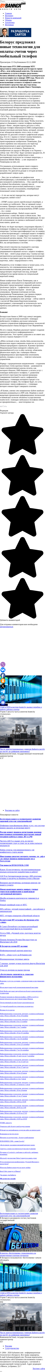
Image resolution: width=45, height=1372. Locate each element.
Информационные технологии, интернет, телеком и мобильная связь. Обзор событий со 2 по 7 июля (22, 1078)
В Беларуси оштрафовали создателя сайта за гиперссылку (20, 1130)
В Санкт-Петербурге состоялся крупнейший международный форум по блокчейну (19, 927)
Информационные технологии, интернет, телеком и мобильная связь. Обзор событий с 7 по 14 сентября (22, 1049)
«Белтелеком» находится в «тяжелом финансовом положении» (17, 975)
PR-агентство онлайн (8, 1179)
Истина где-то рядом (7, 1010)
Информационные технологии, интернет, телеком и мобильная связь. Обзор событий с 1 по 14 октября (22, 1038)
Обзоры (8, 20)
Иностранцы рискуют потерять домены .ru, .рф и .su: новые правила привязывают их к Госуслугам (22, 858)
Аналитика (9, 22)
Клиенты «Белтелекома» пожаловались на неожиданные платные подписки (18, 1254)
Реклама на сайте (12, 810)
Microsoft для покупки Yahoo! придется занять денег (18, 1158)
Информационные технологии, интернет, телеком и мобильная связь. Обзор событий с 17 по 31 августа (22, 1061)
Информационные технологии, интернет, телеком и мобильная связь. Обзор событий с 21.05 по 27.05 (22, 1112)
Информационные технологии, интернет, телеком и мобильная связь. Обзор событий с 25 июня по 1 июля (22, 1083)
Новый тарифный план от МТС (13, 905)
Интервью (9, 25)
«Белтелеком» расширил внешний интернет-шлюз (17, 1145)
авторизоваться (6, 627)
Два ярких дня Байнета (8, 1175)
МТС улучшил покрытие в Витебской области (20, 916)
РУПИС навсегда (6, 1123)
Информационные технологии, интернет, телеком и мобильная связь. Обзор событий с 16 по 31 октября (22, 1032)
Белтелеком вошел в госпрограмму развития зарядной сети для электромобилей (20, 820)
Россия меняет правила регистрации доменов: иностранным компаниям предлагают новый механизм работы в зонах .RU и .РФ (21, 834)
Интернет (9, 16)
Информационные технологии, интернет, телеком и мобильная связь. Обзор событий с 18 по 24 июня (22, 1089)
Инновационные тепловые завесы (14, 959)
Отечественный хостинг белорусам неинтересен (17, 1002)
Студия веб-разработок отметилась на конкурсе (17, 1006)
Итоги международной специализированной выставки (19, 987)
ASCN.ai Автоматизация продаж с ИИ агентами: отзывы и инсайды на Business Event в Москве (21, 877)
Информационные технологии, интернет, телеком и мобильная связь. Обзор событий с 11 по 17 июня (22, 1095)
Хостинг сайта (39, 1368)
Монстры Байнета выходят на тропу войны (15, 1167)
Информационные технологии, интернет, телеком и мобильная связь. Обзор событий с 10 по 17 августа (22, 1066)
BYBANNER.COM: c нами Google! (12, 1141)
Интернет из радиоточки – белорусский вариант (17, 1137)
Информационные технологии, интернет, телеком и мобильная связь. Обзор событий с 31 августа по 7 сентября (22, 1055)
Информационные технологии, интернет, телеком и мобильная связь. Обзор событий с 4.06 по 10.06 (22, 1101)
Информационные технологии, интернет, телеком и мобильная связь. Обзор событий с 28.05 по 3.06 (22, 1106)
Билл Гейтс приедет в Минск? (10, 1171)
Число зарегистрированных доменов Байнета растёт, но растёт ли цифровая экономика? (22, 750)
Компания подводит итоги (9, 1134)
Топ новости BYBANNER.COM (14, 865)
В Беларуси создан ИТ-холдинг (14, 946)
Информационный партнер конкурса (16, 950)
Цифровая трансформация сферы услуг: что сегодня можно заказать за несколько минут (22, 826)
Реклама (8, 1346)
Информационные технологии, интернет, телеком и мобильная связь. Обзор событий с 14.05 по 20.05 (22, 1118)
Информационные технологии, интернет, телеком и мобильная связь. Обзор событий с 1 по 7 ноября (22, 1026)
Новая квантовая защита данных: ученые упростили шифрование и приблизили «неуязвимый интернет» (19, 891)
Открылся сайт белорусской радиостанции (15, 1126)
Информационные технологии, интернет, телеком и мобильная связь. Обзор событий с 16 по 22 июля (22, 1072)
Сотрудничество (12, 1348)
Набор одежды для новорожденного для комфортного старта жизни (17, 851)
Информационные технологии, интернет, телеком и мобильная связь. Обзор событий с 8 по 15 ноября (22, 1020)
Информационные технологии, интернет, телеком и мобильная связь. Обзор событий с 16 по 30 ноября (22, 1015)
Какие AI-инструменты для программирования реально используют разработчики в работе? (20, 870)
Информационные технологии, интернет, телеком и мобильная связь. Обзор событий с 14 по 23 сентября (22, 1043)
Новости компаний (13, 18)
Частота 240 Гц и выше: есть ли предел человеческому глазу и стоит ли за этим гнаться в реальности (21, 843)
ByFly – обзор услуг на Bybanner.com (16, 955)
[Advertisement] (22, 652)
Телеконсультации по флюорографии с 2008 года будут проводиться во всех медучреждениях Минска (19, 998)
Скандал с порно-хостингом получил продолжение (18, 1149)
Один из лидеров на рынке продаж (15, 970)
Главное (8, 13)
